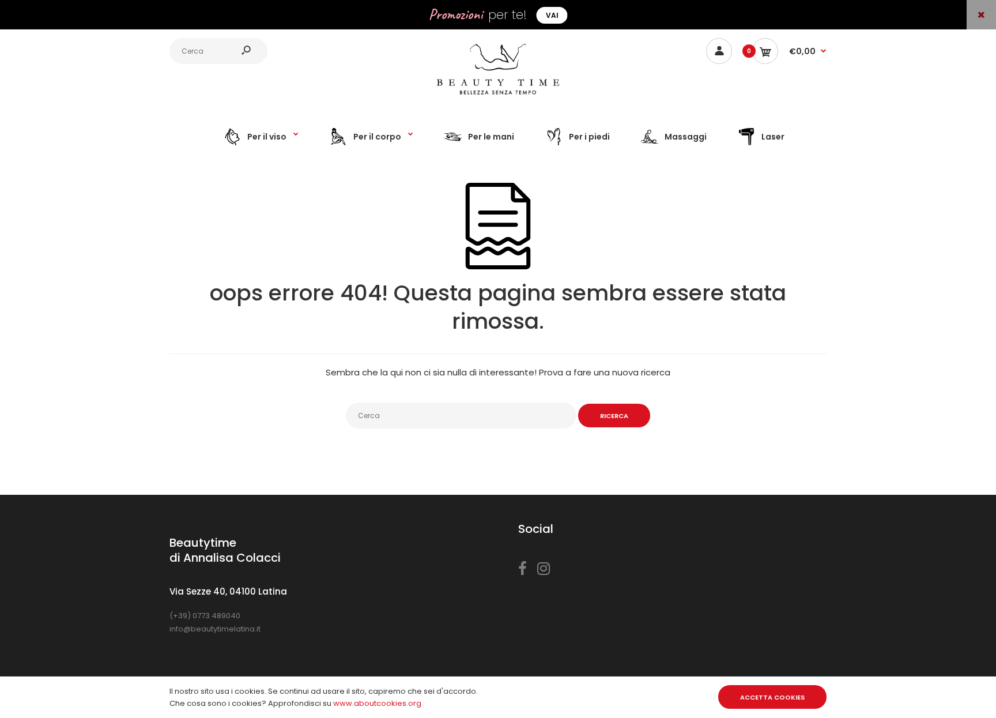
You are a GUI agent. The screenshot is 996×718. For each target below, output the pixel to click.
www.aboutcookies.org (377, 703)
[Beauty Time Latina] (498, 97)
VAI (552, 15)
